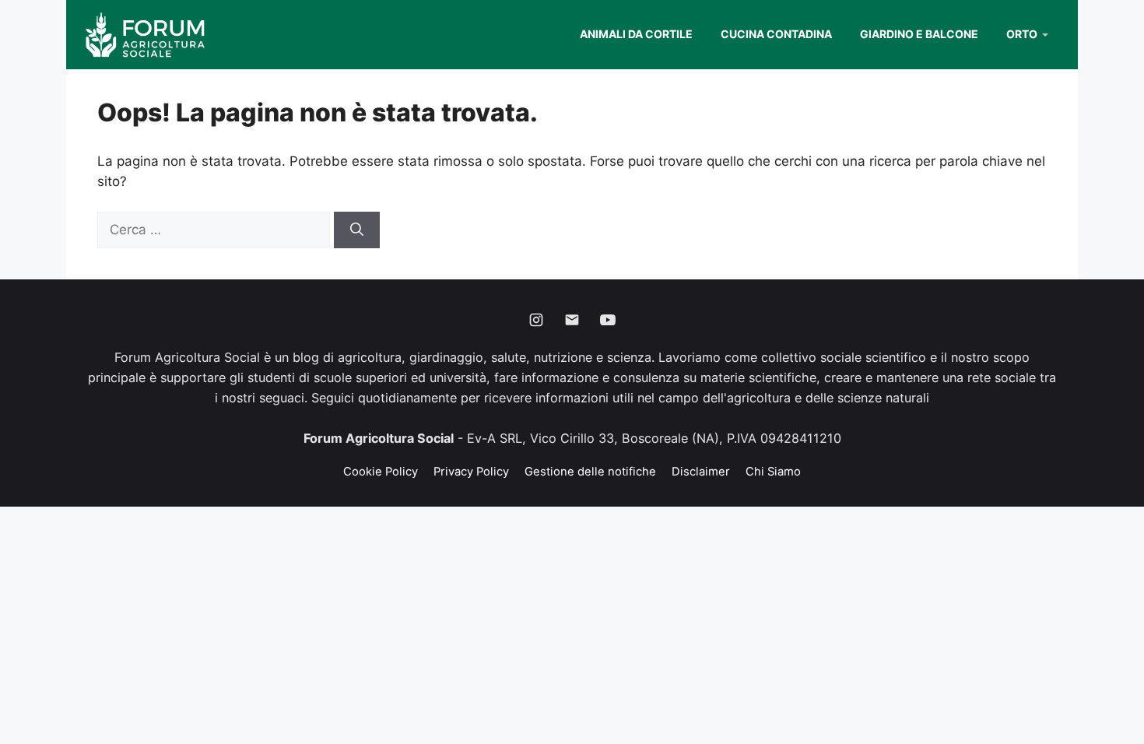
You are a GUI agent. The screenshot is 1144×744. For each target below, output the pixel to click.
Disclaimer (701, 472)
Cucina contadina (776, 33)
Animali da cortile (636, 33)
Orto (1021, 33)
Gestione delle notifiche (590, 472)
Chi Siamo (773, 472)
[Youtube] (607, 319)
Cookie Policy (380, 472)
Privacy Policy (471, 472)
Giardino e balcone (919, 33)
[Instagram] (536, 319)
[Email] (572, 319)
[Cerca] (357, 230)
